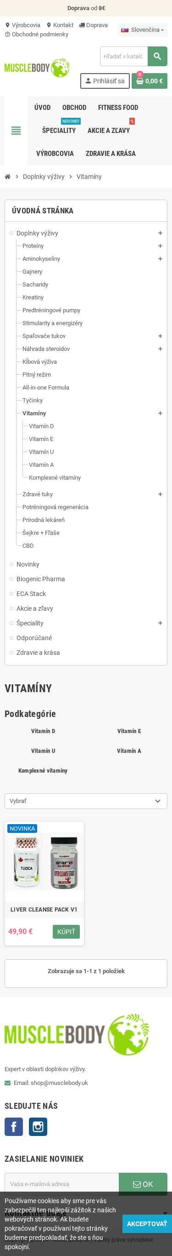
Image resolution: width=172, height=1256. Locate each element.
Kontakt (59, 25)
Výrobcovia (22, 25)
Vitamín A (129, 750)
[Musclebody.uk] (37, 66)
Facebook (14, 1127)
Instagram (38, 1127)
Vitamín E (129, 731)
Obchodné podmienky (36, 34)
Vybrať (18, 800)
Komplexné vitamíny (43, 770)
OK (147, 1184)
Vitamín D (43, 731)
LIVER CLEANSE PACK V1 (44, 909)
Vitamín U (43, 750)
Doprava (96, 25)
